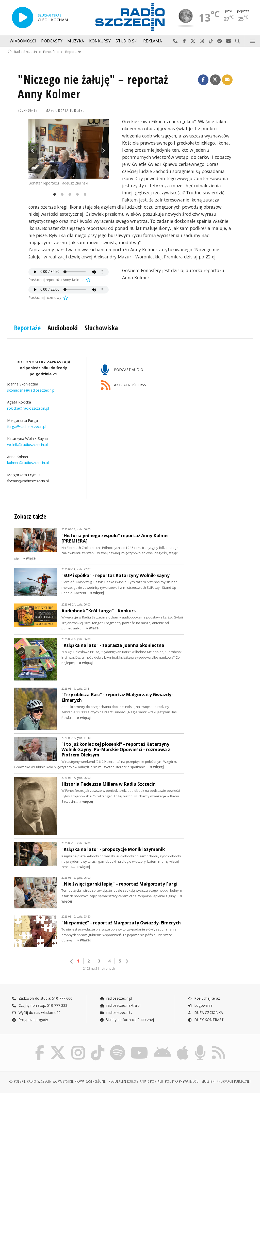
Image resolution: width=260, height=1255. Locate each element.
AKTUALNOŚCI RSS (129, 384)
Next (104, 150)
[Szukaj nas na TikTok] (97, 1046)
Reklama (152, 41)
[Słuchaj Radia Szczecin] (22, 17)
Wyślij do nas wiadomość (228, 41)
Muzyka (75, 41)
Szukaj (237, 41)
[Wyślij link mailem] (227, 79)
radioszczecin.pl (118, 998)
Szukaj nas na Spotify (219, 41)
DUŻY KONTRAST (208, 1019)
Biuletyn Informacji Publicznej (129, 1019)
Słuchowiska (101, 327)
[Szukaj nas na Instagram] (78, 1046)
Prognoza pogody (33, 1019)
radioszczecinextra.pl (122, 1005)
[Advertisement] (68, 1135)
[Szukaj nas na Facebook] (39, 1046)
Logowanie (203, 1005)
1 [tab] (53, 194)
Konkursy (100, 41)
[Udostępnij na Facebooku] (203, 79)
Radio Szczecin (25, 52)
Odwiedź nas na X (193, 41)
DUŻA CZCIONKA (208, 1012)
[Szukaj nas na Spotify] (117, 1046)
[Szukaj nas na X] (58, 1046)
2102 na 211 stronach (99, 968)
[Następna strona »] (126, 961)
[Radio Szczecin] (130, 17)
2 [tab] (60, 194)
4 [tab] (76, 194)
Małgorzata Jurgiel (65, 110)
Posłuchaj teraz (206, 998)
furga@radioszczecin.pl (26, 426)
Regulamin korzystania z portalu (136, 1081)
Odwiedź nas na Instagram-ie (202, 41)
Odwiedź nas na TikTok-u (210, 41)
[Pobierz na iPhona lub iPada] (182, 1046)
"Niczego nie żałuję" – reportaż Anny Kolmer (93, 86)
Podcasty (51, 41)
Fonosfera (51, 52)
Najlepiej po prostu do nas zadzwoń (175, 41)
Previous (33, 150)
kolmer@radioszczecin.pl (28, 462)
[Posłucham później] (88, 279)
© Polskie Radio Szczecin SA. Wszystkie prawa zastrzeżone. (58, 1081)
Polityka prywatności (182, 1081)
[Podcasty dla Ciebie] (200, 1046)
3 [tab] (68, 194)
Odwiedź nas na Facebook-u (184, 41)
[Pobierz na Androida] (162, 1046)
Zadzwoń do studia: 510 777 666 (45, 998)
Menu (252, 41)
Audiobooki (62, 327)
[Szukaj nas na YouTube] (139, 1046)
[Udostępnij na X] (215, 79)
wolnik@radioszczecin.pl (27, 444)
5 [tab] (83, 194)
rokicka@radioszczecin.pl (28, 408)
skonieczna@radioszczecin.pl (31, 390)
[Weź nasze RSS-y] (218, 1046)
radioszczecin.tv (118, 1012)
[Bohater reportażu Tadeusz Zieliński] (68, 149)
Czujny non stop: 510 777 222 (42, 1005)
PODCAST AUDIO (128, 369)
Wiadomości (23, 41)
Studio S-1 (127, 41)
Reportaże (73, 52)
